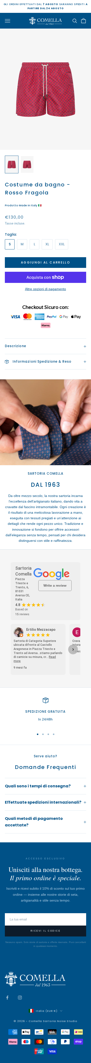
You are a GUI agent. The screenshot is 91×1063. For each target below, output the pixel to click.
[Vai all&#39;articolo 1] (11, 164)
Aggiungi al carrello (45, 262)
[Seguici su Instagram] (19, 997)
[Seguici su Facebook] (7, 997)
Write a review (54, 585)
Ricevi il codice (45, 931)
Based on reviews (22, 612)
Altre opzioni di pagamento (45, 289)
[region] (45, 711)
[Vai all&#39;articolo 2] (27, 164)
